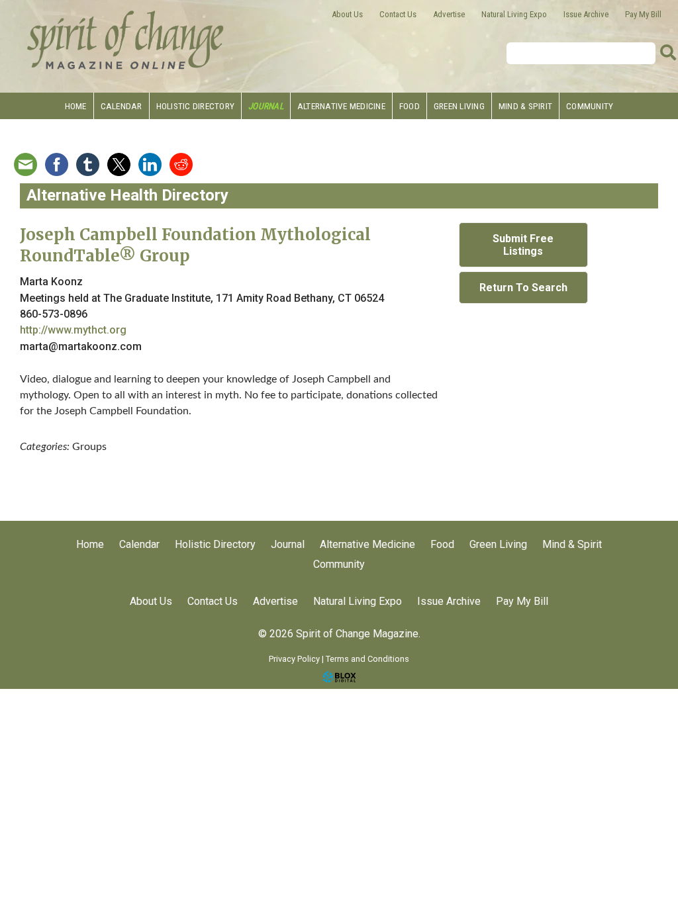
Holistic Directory (195, 106)
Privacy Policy (294, 659)
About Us (347, 14)
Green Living (459, 106)
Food (409, 106)
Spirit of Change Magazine (125, 39)
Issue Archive (585, 14)
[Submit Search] (668, 53)
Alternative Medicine (341, 106)
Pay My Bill (643, 14)
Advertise (449, 14)
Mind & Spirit (525, 106)
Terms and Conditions (367, 659)
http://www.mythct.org (73, 330)
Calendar (121, 106)
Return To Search (523, 287)
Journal (265, 106)
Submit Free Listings (523, 244)
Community (589, 106)
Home (76, 106)
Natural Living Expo (514, 14)
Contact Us (397, 14)
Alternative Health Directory (127, 195)
